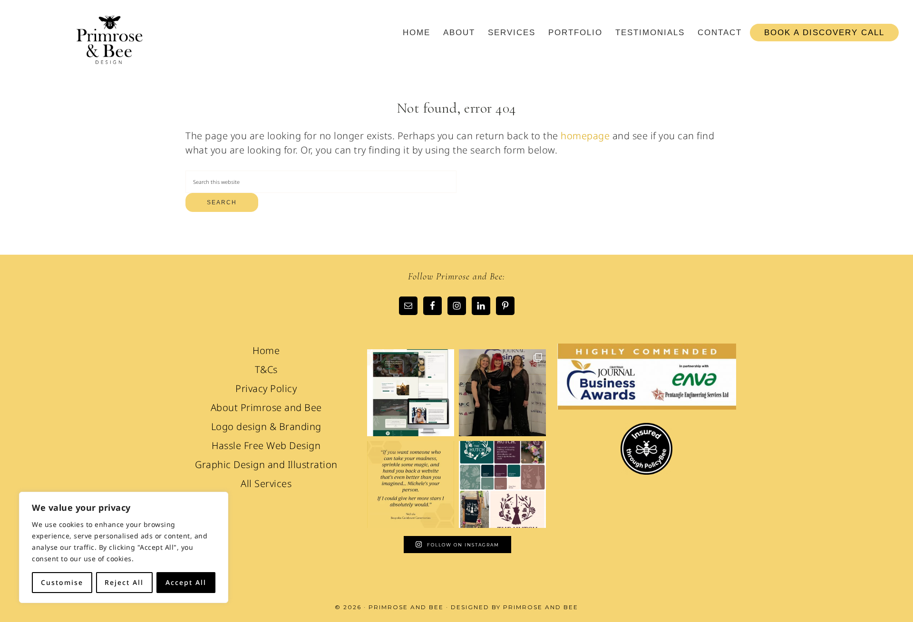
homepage (585, 135)
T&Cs (266, 369)
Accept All (185, 582)
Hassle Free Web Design (266, 445)
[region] (123, 547)
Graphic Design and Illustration (266, 464)
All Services (266, 483)
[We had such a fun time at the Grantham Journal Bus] (502, 392)
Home (266, 350)
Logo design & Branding (266, 426)
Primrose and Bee (109, 41)
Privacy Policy (266, 388)
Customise (62, 582)
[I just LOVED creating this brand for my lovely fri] (502, 484)
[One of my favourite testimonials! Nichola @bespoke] (410, 484)
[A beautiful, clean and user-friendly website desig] (410, 392)
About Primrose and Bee (266, 407)
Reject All (124, 582)
